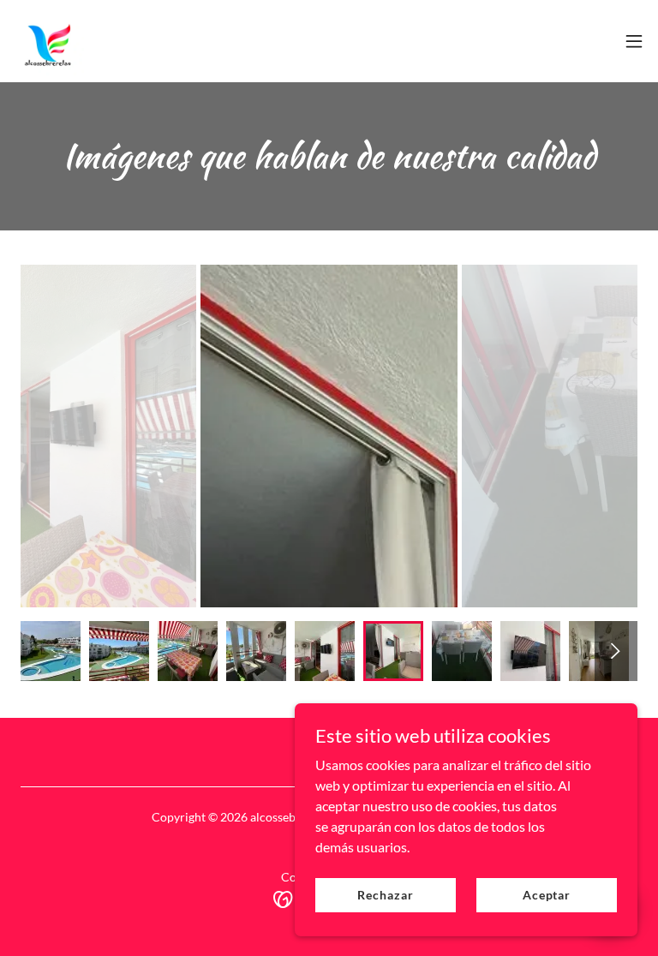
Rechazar (385, 894)
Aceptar (547, 894)
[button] (634, 41)
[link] (49, 41)
